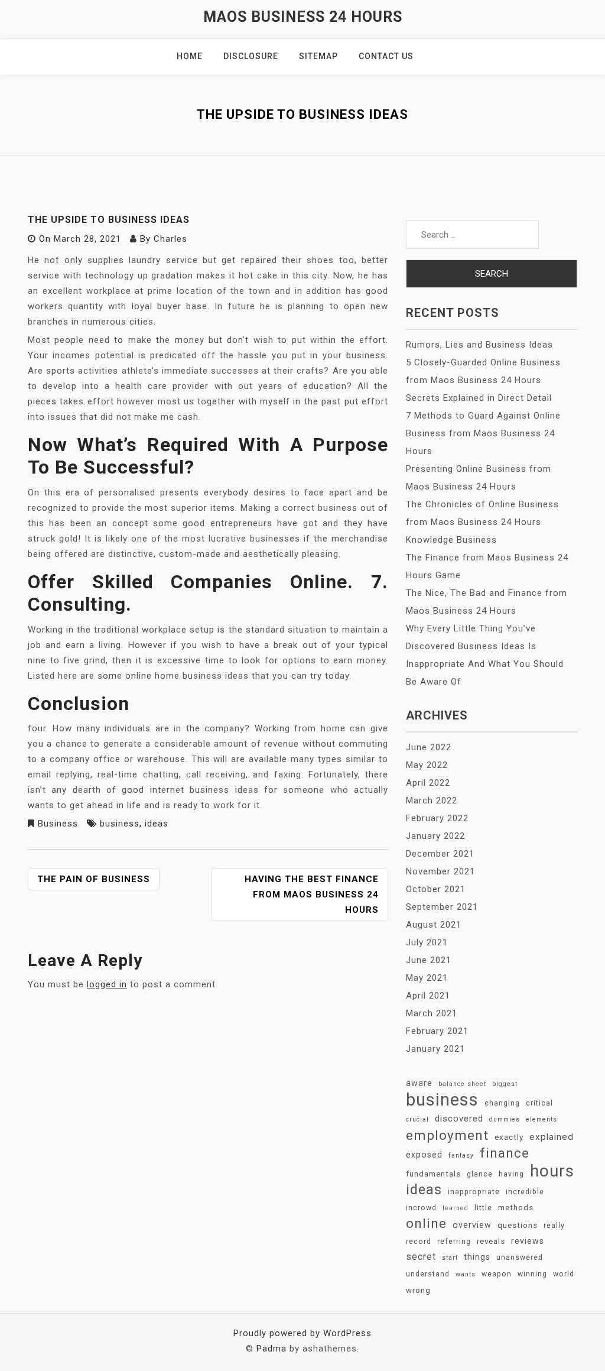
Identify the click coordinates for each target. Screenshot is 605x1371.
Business (58, 823)
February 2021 (437, 1031)
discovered (459, 1118)
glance (480, 1174)
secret (421, 1256)
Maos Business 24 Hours (302, 16)
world (563, 1274)
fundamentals (433, 1173)
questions (517, 1225)
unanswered (519, 1257)
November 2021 (440, 871)
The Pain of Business (93, 879)
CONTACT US (386, 56)
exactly (509, 1137)
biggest (505, 1084)
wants (466, 1274)
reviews (527, 1241)
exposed (424, 1154)
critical (539, 1103)
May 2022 (427, 765)
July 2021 (427, 942)
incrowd (421, 1208)
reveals (491, 1241)
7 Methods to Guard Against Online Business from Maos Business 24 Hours (483, 433)
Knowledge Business (451, 539)
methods (516, 1207)
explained (551, 1137)
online (426, 1223)
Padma (271, 1348)
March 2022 (431, 800)
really (554, 1225)
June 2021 (428, 960)
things (477, 1257)
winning (532, 1274)
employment (447, 1135)
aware (419, 1083)
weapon (497, 1274)
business (119, 823)
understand (428, 1274)
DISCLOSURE (250, 56)
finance (504, 1153)
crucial (417, 1119)
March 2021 (431, 1013)
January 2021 (435, 1048)
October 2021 (436, 889)
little (483, 1208)
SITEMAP (318, 56)
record (418, 1241)
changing (502, 1103)
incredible (525, 1192)
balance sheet (462, 1084)
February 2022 (437, 818)
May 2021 (427, 978)
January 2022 (435, 836)
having (511, 1174)
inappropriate (474, 1192)
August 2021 (433, 924)
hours (552, 1171)
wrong (418, 1290)
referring (454, 1241)
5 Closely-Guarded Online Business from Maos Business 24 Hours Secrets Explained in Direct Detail (483, 380)
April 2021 (428, 995)
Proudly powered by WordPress (302, 1333)
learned (456, 1208)
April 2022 (428, 782)
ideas (156, 823)
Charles (170, 239)
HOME (190, 56)
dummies (504, 1119)
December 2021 (440, 853)
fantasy (461, 1155)
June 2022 (428, 747)
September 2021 (442, 907)
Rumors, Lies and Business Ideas (479, 344)
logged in (107, 984)
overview (472, 1225)
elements (541, 1119)
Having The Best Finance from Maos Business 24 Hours (312, 894)
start (450, 1258)
